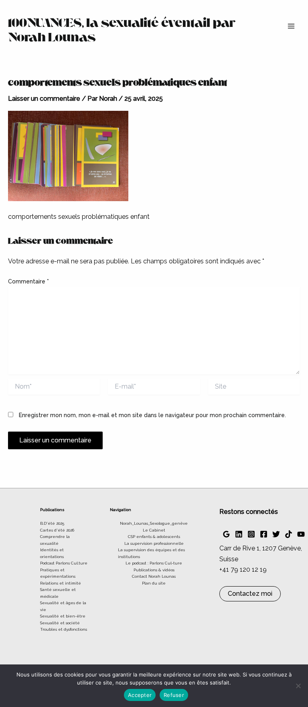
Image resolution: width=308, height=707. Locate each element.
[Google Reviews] (226, 534)
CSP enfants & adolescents (154, 536)
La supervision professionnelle (154, 543)
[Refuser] (298, 686)
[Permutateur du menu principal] (291, 26)
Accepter (140, 695)
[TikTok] (288, 534)
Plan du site (154, 583)
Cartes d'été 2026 (57, 530)
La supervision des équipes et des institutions (151, 553)
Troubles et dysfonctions (63, 629)
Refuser (174, 695)
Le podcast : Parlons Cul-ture (154, 563)
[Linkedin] (239, 534)
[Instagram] (251, 534)
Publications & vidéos (154, 570)
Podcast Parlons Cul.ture (63, 563)
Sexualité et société (60, 623)
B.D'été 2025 (52, 523)
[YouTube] (301, 534)
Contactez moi (250, 593)
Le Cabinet (154, 530)
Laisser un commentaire (44, 98)
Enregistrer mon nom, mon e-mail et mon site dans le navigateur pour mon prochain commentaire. (152, 415)
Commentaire (28, 281)
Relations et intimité (60, 583)
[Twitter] (276, 534)
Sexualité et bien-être (62, 616)
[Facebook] (263, 534)
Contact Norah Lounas (154, 576)
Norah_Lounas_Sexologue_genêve (154, 523)
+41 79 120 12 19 (243, 569)
